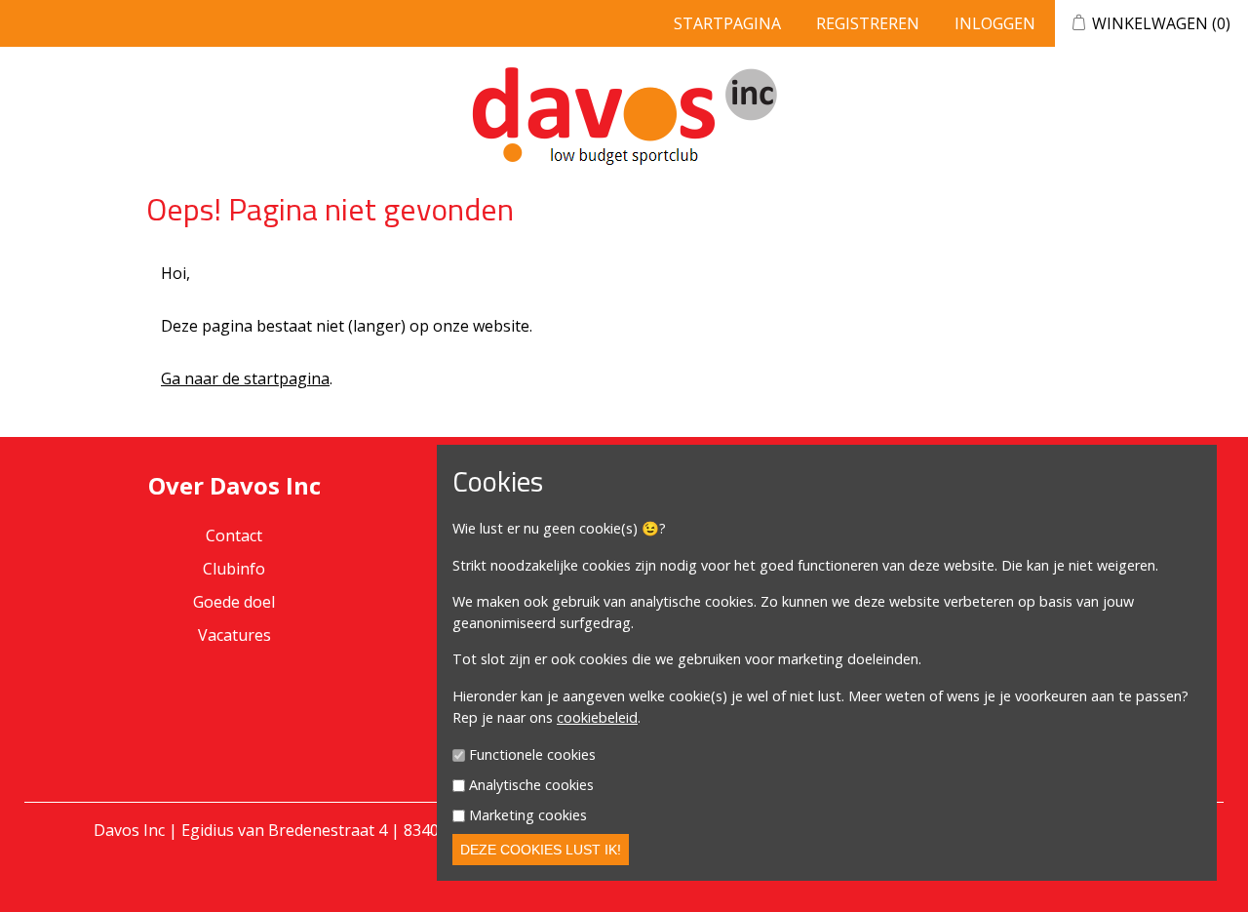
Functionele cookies (532, 755)
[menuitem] (234, 568)
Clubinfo (234, 568)
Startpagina (727, 23)
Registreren (867, 23)
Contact (234, 535)
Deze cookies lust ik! (540, 849)
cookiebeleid (597, 717)
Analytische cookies (531, 784)
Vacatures (234, 635)
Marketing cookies (528, 815)
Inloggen (995, 23)
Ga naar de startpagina (245, 378)
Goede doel (234, 602)
